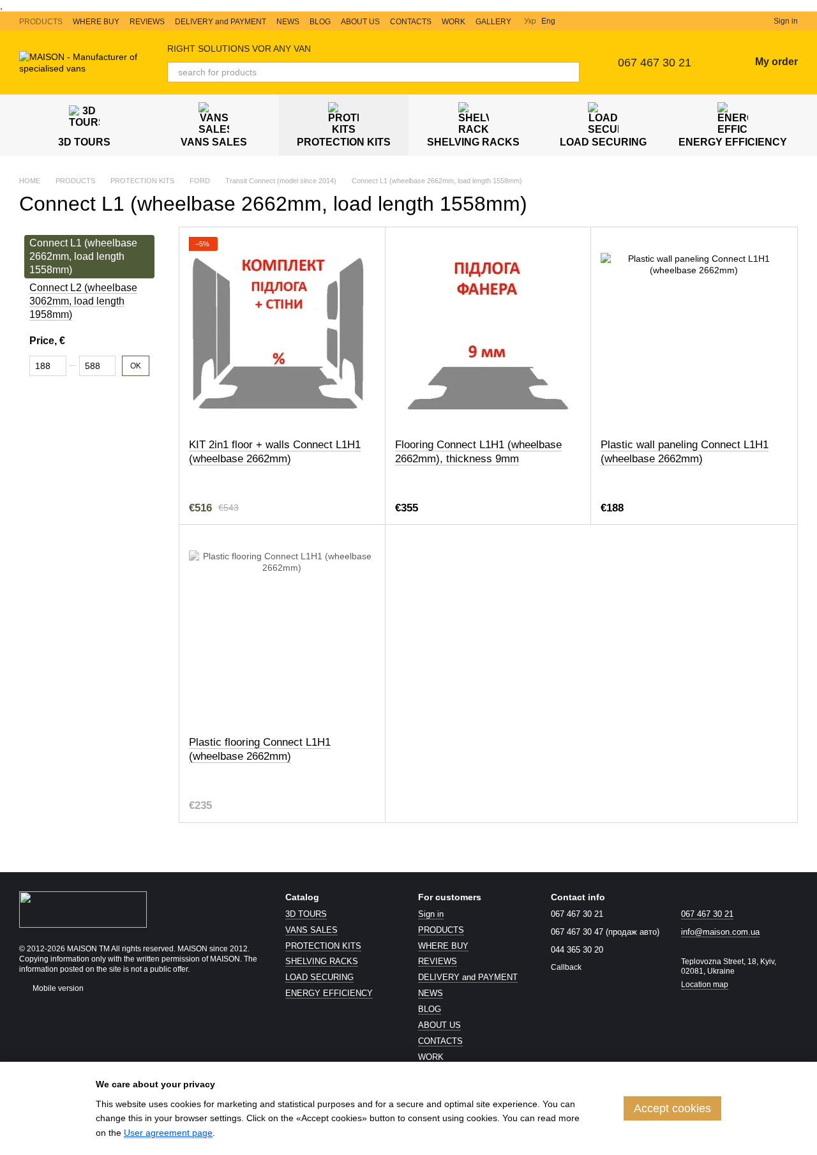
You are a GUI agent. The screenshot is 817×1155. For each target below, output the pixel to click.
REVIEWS (147, 21)
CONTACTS (410, 21)
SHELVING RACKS (473, 142)
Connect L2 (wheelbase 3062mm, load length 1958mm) (83, 302)
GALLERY (493, 21)
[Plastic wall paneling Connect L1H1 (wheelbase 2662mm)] (694, 332)
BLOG (320, 21)
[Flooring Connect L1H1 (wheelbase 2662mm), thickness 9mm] (488, 332)
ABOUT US (360, 21)
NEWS (287, 21)
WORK (453, 21)
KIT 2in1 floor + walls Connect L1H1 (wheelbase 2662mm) (275, 452)
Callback (566, 967)
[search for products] (569, 72)
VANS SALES (214, 142)
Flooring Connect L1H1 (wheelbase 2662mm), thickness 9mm (478, 452)
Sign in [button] (431, 914)
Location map (704, 984)
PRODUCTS (41, 21)
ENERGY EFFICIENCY (732, 142)
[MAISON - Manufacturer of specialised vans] (83, 908)
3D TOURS (84, 142)
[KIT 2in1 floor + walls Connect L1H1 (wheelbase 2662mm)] (282, 332)
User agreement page (168, 1133)
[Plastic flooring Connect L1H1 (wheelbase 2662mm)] (282, 630)
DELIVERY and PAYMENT (220, 21)
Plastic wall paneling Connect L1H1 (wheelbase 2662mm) (684, 452)
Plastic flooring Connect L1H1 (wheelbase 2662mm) (260, 749)
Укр (530, 21)
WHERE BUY (96, 21)
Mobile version (57, 988)
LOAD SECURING (603, 142)
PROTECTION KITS (344, 142)
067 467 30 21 (654, 62)
